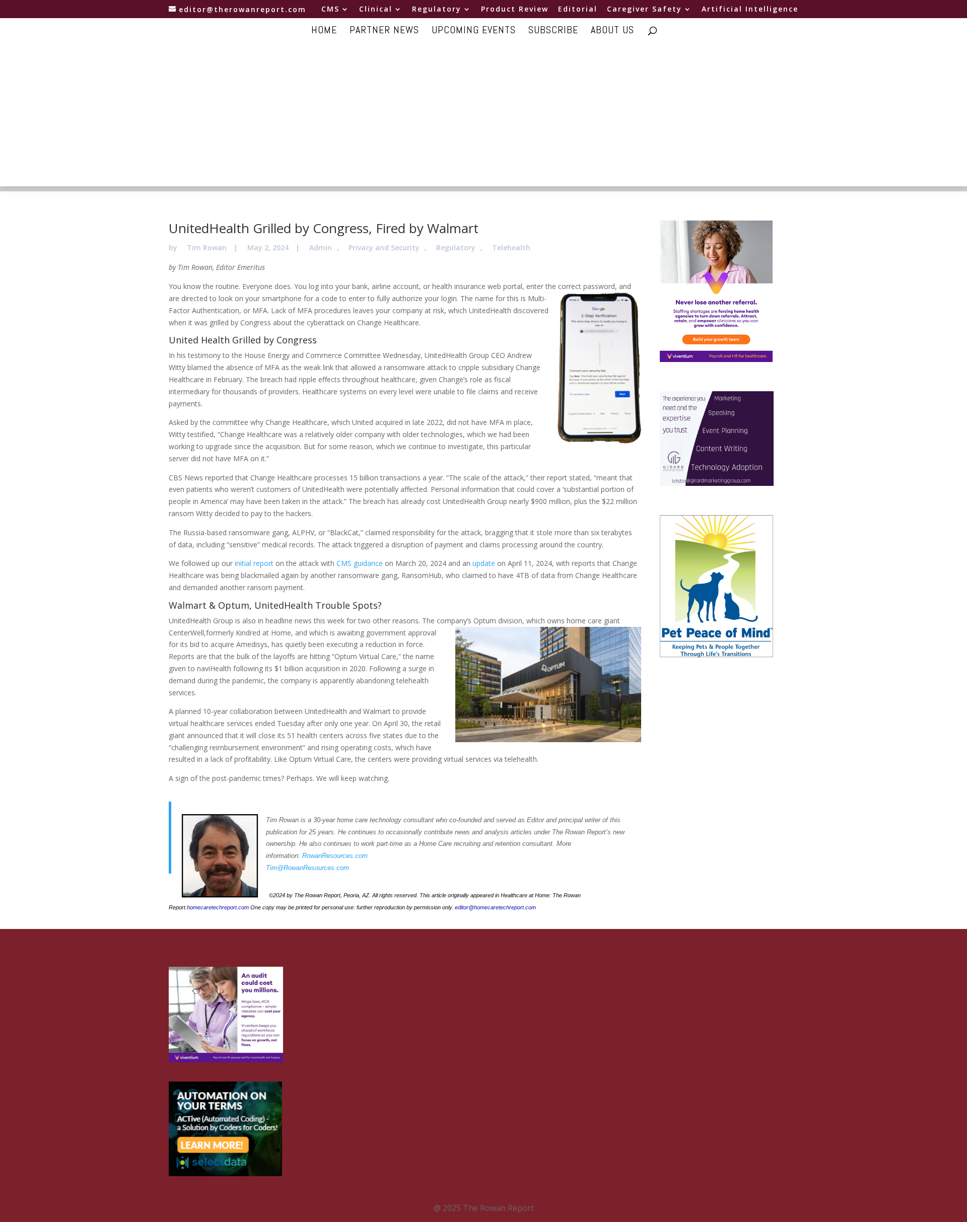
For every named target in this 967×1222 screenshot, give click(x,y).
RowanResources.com (335, 855)
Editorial (577, 10)
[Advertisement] (483, 115)
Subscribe (553, 31)
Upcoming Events (474, 31)
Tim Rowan (207, 247)
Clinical (375, 10)
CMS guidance (359, 563)
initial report (254, 563)
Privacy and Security (384, 247)
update (483, 563)
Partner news (384, 31)
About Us (612, 31)
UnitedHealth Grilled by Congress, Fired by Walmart (323, 228)
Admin (320, 247)
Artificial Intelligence (750, 10)
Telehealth (511, 247)
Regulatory (436, 10)
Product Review (514, 10)
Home (324, 31)
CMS (330, 10)
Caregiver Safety (644, 10)
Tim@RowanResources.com (307, 868)
